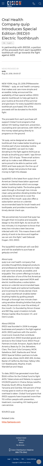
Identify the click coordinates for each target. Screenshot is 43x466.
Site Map (16, 459)
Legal (9, 459)
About (21, 442)
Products (21, 440)
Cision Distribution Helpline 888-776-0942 (21, 451)
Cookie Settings (31, 459)
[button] (34, 3)
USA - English (7, 43)
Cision (25, 462)
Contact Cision (21, 438)
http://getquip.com (11, 422)
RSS (23, 459)
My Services (20, 445)
